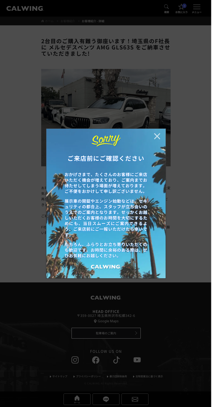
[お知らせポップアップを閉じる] (157, 136)
